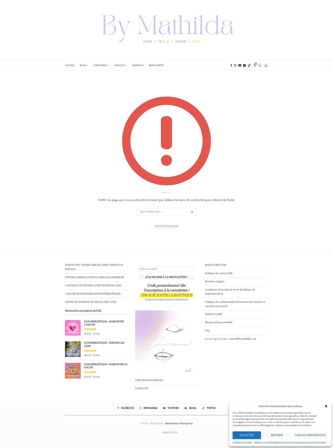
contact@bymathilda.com (242, 339)
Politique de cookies (242, 442)
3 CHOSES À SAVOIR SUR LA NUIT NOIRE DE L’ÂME (93, 285)
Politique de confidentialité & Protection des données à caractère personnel (290, 442)
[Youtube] (239, 65)
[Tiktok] (249, 65)
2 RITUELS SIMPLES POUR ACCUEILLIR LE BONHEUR (94, 277)
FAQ (207, 330)
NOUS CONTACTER (215, 265)
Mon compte (156, 65)
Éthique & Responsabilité (218, 322)
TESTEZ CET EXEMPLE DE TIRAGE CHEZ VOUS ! (91, 302)
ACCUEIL (70, 65)
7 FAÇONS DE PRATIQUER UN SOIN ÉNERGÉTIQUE (93, 293)
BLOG (83, 65)
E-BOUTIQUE (100, 65)
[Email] (244, 65)
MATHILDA (138, 65)
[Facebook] (231, 65)
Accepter (247, 435)
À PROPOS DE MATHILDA (149, 380)
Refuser (277, 435)
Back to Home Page (166, 226)
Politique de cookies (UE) (218, 273)
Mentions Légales (214, 281)
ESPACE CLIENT (213, 314)
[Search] (260, 65)
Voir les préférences (310, 435)
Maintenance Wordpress (179, 423)
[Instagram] (235, 65)
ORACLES (119, 65)
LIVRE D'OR (141, 388)
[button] (326, 406)
